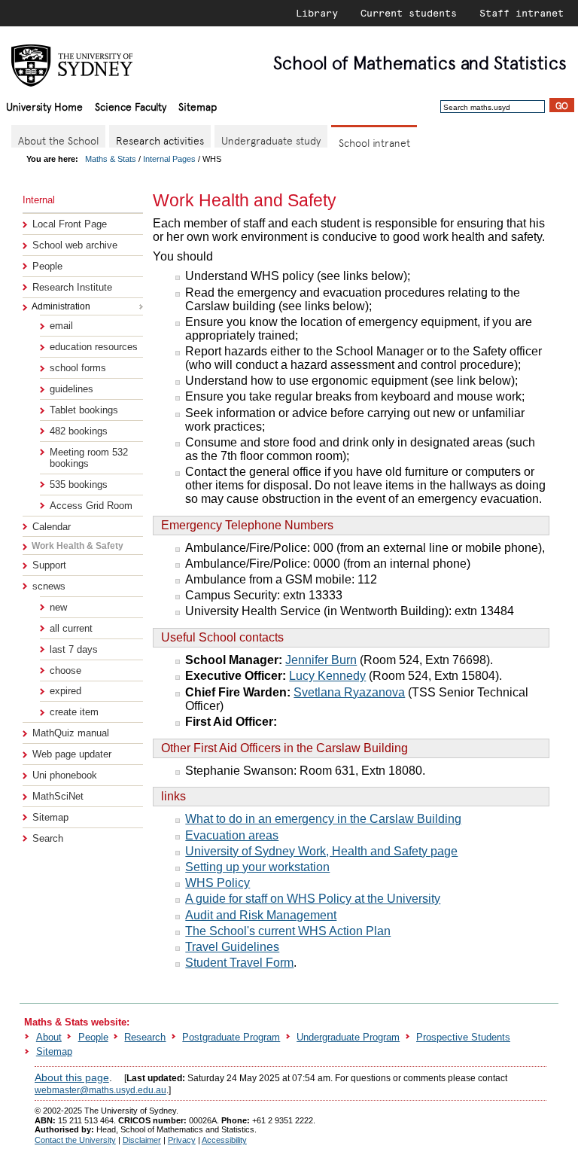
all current (71, 628)
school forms (78, 367)
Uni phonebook (64, 775)
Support (49, 565)
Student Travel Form (239, 962)
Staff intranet (521, 13)
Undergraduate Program (348, 1037)
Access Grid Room (91, 505)
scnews (48, 586)
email (61, 325)
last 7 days (74, 649)
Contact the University (75, 1139)
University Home (44, 106)
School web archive (74, 245)
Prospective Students (463, 1037)
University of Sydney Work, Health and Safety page (321, 851)
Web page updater (71, 754)
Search (47, 838)
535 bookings (79, 484)
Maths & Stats (110, 158)
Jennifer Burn (321, 660)
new (58, 607)
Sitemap (197, 106)
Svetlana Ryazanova (349, 692)
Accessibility (224, 1139)
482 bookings (79, 431)
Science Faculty (130, 106)
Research (145, 1037)
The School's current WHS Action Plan (288, 931)
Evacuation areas (231, 835)
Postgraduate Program (231, 1037)
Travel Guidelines (232, 946)
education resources (94, 346)
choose (65, 670)
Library (317, 13)
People (47, 266)
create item (74, 712)
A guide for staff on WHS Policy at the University (312, 898)
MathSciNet (58, 796)
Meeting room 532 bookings (89, 457)
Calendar (51, 526)
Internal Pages (169, 158)
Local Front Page (69, 224)
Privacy (182, 1139)
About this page (72, 1077)
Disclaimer (142, 1139)
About (49, 1037)
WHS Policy (217, 882)
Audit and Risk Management (260, 915)
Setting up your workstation (257, 867)
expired (65, 690)
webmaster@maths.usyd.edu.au (100, 1090)
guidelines (71, 389)
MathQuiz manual (70, 733)
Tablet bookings (84, 410)
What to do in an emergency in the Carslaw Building (323, 818)
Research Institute (72, 287)
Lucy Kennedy (327, 675)
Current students (408, 13)
